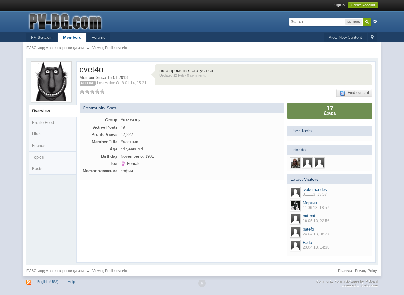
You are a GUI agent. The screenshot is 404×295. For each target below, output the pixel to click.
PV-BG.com (42, 37)
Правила (345, 271)
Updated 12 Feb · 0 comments (182, 75)
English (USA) (48, 282)
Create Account (363, 5)
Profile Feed (43, 122)
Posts (37, 168)
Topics (38, 157)
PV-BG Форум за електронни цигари (55, 271)
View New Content (345, 37)
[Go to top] (202, 283)
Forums (98, 37)
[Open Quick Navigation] (372, 37)
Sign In (339, 5)
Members (72, 37)
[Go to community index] (82, 21)
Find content (357, 93)
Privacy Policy (366, 271)
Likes (37, 134)
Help (71, 282)
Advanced (375, 21)
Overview (41, 111)
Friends (38, 145)
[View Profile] (295, 192)
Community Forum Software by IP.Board (347, 281)
